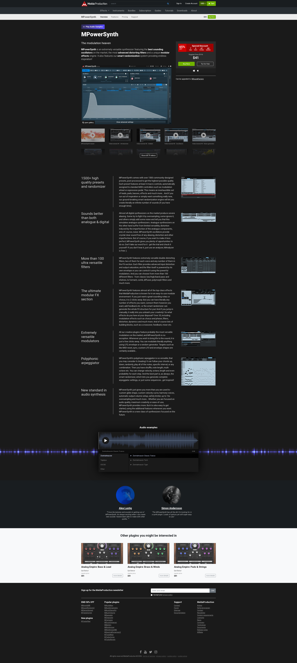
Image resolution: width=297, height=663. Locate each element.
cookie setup (182, 656)
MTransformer (86, 613)
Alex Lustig (125, 508)
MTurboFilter (85, 621)
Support (134, 17)
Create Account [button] (191, 3)
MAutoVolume (109, 613)
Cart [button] (212, 4)
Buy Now (212, 17)
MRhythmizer (109, 627)
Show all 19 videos (148, 155)
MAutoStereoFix (110, 610)
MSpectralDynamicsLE (112, 632)
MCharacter (108, 618)
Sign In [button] (179, 3)
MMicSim (107, 625)
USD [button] (202, 4)
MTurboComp (109, 637)
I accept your (163, 595)
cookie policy (172, 656)
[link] (141, 652)
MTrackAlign (109, 635)
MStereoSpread (87, 610)
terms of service (149, 656)
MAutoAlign (108, 605)
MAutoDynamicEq (111, 608)
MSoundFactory (198, 79)
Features (114, 17)
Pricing (125, 17)
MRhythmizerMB (110, 630)
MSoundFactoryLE (88, 608)
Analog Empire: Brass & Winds (144, 567)
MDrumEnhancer (110, 622)
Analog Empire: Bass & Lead (96, 567)
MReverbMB (85, 605)
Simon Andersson (171, 508)
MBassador (108, 615)
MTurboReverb (109, 640)
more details (117, 576)
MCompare (108, 620)
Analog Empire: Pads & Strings (190, 567)
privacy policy (168, 595)
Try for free (205, 64)
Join (212, 591)
